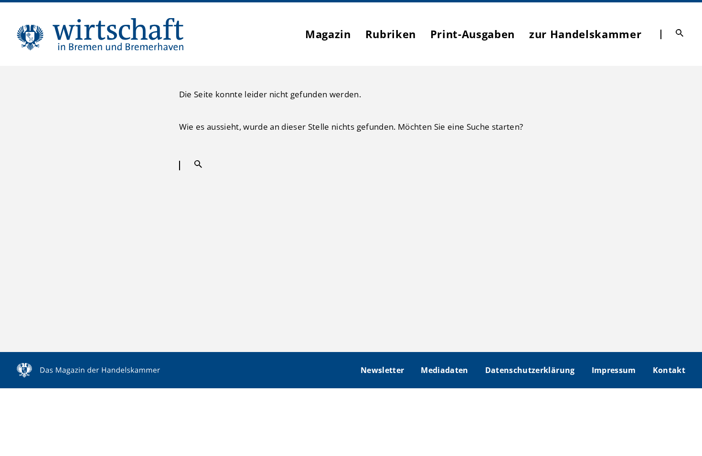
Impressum (614, 370)
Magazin (328, 34)
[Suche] (679, 33)
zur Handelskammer (585, 34)
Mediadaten (444, 370)
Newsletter (382, 370)
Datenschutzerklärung (530, 370)
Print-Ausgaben (472, 34)
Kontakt (669, 370)
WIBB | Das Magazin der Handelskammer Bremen (101, 34)
